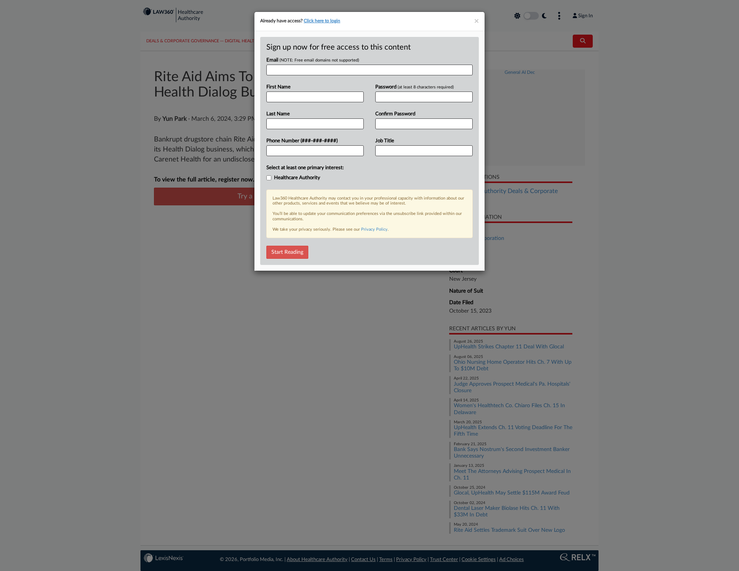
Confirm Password (395, 114)
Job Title (384, 140)
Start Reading (287, 252)
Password (414, 87)
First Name (278, 87)
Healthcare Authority (297, 177)
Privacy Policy (374, 229)
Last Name (278, 114)
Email (312, 60)
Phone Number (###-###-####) (302, 140)
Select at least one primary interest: (305, 167)
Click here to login (322, 20)
